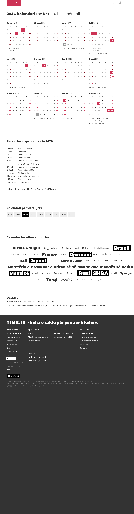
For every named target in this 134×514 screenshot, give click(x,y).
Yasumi (24, 189)
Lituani (105, 261)
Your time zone (13, 337)
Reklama (32, 354)
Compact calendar (15, 362)
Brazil (122, 248)
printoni (48, 306)
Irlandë (127, 254)
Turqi (51, 279)
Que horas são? (94, 383)
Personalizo (84, 330)
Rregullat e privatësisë (38, 361)
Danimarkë (15, 254)
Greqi (96, 254)
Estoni (25, 254)
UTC (54, 330)
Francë (49, 254)
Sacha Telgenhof (38, 189)
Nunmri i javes (13, 366)
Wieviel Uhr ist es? (117, 383)
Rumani (70, 273)
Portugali (58, 273)
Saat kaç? (21, 386)
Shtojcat (31, 333)
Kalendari (11, 359)
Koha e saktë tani (14, 330)
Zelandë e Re (81, 279)
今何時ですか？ (11, 386)
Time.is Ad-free (86, 333)
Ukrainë (66, 279)
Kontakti (83, 348)
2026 (15, 23)
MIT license (51, 189)
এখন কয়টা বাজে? (73, 383)
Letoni (96, 261)
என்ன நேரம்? (29, 386)
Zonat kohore (13, 341)
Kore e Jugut (72, 261)
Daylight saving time (71, 48)
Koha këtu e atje (14, 333)
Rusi (84, 273)
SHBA (100, 273)
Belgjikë (86, 248)
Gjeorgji (63, 254)
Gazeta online (34, 341)
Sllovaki (114, 273)
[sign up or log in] (120, 4)
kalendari (43, 14)
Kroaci (88, 261)
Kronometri (12, 352)
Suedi (40, 279)
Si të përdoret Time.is (88, 341)
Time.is (14, 3)
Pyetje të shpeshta (87, 337)
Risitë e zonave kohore (38, 337)
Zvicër (91, 279)
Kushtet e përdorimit (37, 357)
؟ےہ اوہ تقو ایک (39, 386)
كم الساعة (65, 383)
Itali (76, 14)
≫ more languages (51, 386)
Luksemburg (117, 261)
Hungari (118, 254)
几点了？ (22, 383)
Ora (8, 348)
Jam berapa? (105, 383)
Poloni (46, 273)
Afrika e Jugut (26, 248)
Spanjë (126, 273)
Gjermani (80, 254)
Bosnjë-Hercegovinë (102, 248)
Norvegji (35, 273)
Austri (76, 248)
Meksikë (19, 273)
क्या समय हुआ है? (30, 383)
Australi (66, 248)
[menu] (126, 3)
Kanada (52, 260)
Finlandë (35, 254)
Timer (9, 355)
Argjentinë (51, 248)
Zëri (8, 370)
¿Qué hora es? (41, 383)
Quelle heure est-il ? (54, 383)
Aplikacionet (33, 330)
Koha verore (12, 344)
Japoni (38, 260)
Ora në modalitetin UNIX (64, 333)
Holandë (106, 254)
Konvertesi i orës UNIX (62, 337)
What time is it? (12, 383)
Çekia (100, 279)
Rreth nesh (84, 344)
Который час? (83, 383)
